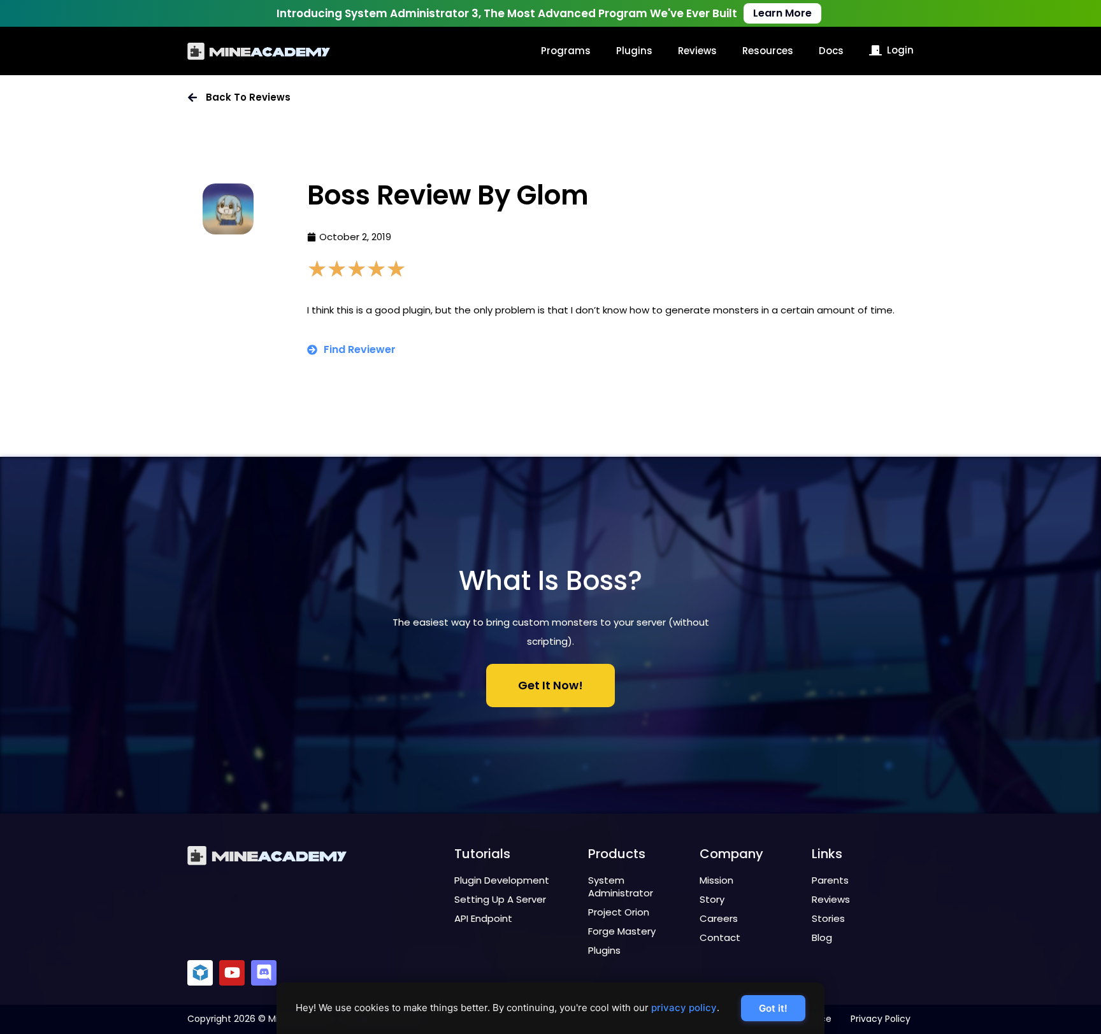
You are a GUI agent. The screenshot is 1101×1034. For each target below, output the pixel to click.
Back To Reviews (248, 97)
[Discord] (264, 973)
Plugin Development (501, 880)
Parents (830, 880)
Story (712, 899)
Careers (719, 918)
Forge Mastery (622, 931)
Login (900, 50)
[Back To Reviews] (192, 97)
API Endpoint (483, 918)
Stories (828, 918)
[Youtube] (232, 973)
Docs (831, 50)
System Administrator (620, 886)
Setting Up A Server (500, 899)
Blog (822, 937)
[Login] (875, 50)
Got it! (773, 1008)
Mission (716, 880)
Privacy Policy (880, 1018)
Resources (767, 50)
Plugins (634, 50)
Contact (720, 937)
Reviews (697, 50)
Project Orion (618, 912)
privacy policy (684, 1008)
